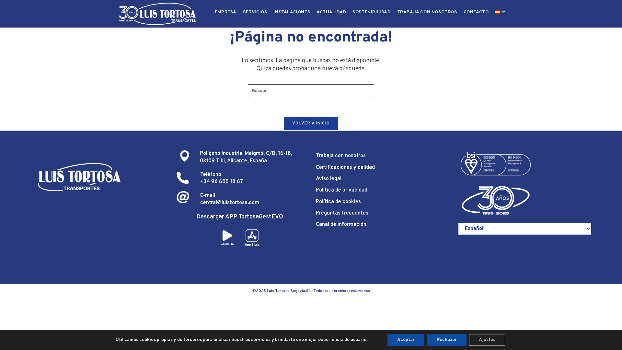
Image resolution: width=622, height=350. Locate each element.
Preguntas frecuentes (342, 213)
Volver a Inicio (311, 123)
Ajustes (487, 340)
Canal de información (341, 224)
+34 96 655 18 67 (221, 182)
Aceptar (406, 340)
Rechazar (447, 340)
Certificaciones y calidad (345, 167)
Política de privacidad (341, 190)
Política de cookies (338, 202)
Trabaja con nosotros (341, 156)
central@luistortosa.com (229, 203)
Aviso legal (328, 179)
